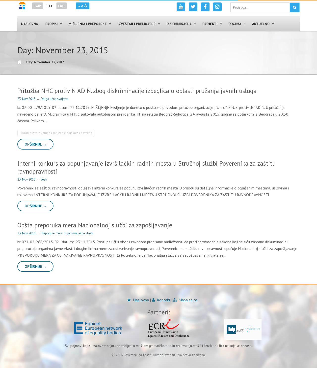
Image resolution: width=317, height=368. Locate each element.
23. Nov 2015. (27, 99)
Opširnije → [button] (36, 144)
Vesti (44, 179)
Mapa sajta (187, 299)
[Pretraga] (294, 7)
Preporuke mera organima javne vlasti (67, 233)
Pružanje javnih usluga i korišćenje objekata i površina (56, 133)
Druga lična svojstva (55, 99)
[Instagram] (217, 6)
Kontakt (163, 299)
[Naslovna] (19, 62)
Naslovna (140, 299)
